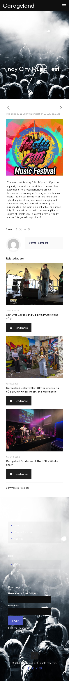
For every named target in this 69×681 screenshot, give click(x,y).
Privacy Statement (23, 532)
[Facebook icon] (28, 668)
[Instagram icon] (40, 668)
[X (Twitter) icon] (32, 668)
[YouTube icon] (36, 668)
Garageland (18, 5)
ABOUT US (19, 525)
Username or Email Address (23, 593)
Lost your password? (19, 627)
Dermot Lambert (31, 113)
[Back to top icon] (34, 655)
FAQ (16, 564)
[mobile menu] (64, 5)
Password (13, 605)
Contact (18, 538)
